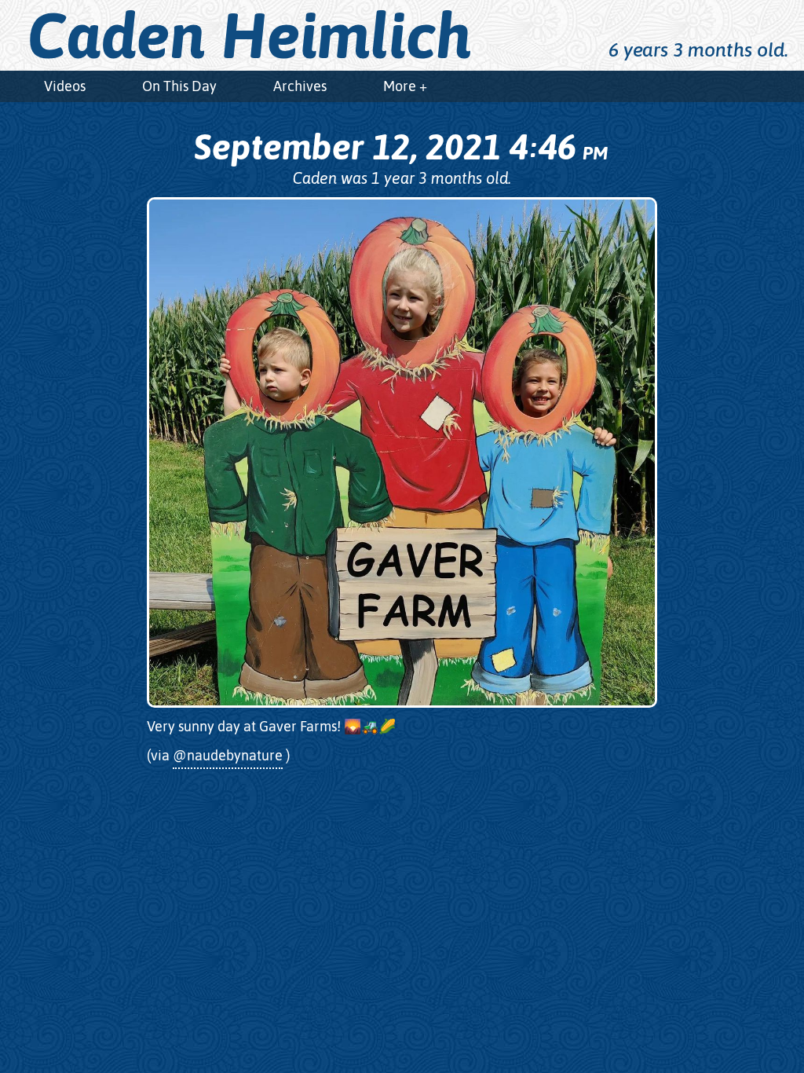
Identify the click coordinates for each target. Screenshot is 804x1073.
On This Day (179, 86)
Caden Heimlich (249, 35)
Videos (65, 86)
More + (405, 86)
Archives (300, 86)
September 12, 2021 (401, 146)
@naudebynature (228, 755)
